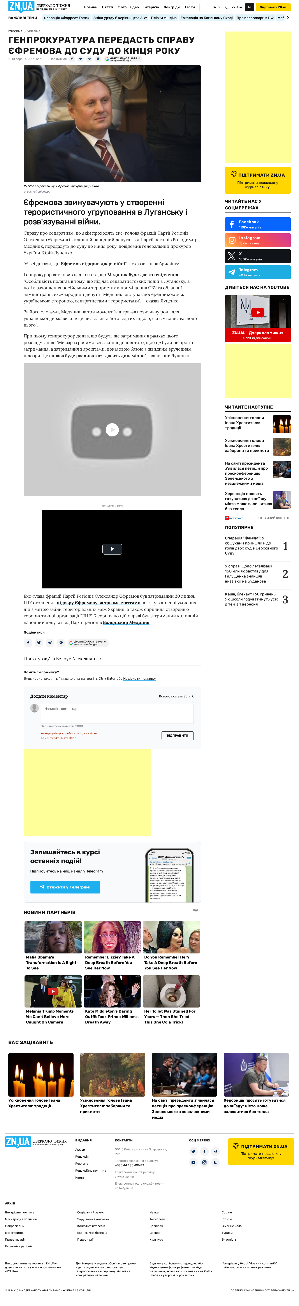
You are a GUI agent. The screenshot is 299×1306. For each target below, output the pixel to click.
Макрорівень (14, 1226)
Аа (250, 7)
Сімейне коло (232, 1226)
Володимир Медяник (126, 622)
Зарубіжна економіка (93, 1219)
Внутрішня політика (19, 1212)
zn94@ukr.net (124, 1177)
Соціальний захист (91, 1212)
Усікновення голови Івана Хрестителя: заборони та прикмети (247, 445)
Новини (90, 7)
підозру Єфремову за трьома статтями (99, 602)
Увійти (237, 7)
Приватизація (15, 1239)
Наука (154, 1212)
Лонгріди (172, 7)
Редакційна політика (90, 1171)
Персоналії (85, 1239)
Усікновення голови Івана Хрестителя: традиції (244, 422)
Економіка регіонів (19, 1246)
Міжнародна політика (21, 1219)
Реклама (81, 1164)
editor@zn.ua (124, 1188)
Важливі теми (22, 18)
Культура (156, 1239)
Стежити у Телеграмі (68, 887)
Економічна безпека (92, 1233)
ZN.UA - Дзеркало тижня (257, 332)
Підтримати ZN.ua (273, 7)
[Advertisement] (87, 792)
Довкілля (156, 1226)
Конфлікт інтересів (91, 1226)
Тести (190, 7)
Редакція (82, 1157)
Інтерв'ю (151, 7)
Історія (227, 1219)
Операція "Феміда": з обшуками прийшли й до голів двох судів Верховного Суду (251, 546)
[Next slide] (287, 17)
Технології (157, 1219)
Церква (155, 1233)
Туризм (227, 1233)
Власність (229, 1239)
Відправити (177, 735)
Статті (107, 7)
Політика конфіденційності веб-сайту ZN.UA (262, 1290)
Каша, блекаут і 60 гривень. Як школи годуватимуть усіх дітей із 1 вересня (251, 599)
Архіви (80, 1150)
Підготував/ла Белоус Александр (59, 658)
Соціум (227, 1212)
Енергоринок (15, 1233)
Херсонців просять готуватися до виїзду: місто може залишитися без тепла (248, 501)
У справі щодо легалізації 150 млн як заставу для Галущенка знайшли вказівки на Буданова (248, 574)
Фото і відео (128, 7)
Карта (79, 1178)
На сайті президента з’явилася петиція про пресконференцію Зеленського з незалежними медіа (246, 473)
